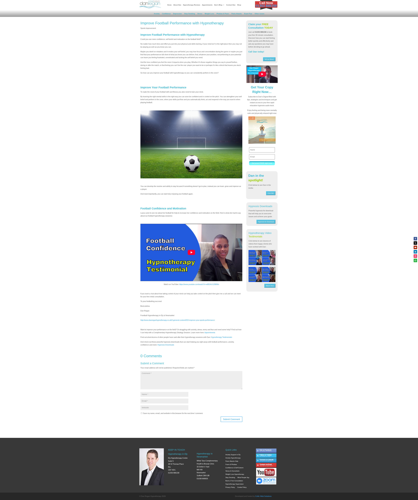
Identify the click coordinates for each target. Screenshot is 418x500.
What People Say (243, 477)
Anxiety (157, 14)
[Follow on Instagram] (415, 256)
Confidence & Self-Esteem (234, 468)
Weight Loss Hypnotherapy (234, 474)
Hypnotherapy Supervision (234, 484)
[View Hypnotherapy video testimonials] (262, 257)
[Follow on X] (415, 243)
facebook (266, 450)
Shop (239, 5)
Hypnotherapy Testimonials (221, 337)
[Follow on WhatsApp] (415, 260)
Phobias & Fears (223, 14)
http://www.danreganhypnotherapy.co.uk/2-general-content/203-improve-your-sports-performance (177, 320)
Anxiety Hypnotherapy (233, 458)
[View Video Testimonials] (262, 274)
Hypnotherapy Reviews (191, 5)
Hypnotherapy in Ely (177, 454)
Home (169, 5)
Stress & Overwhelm (232, 471)
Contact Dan (230, 5)
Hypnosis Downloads (166, 345)
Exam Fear (248, 14)
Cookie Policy (242, 487)
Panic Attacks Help (231, 461)
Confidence (166, 14)
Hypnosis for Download (266, 222)
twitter (266, 455)
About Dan (177, 5)
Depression (177, 14)
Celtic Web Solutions (263, 496)
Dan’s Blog (218, 5)
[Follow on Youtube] (415, 247)
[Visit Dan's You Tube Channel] (266, 470)
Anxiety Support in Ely (232, 454)
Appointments (207, 5)
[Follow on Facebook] (415, 238)
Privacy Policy (230, 487)
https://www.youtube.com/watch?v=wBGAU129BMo (199, 284)
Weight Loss (209, 14)
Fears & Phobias (231, 464)
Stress (199, 14)
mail (266, 465)
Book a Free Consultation (234, 481)
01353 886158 (266, 6)
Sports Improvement (148, 28)
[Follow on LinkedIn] (415, 251)
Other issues (259, 14)
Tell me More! (269, 59)
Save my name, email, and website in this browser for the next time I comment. (173, 413)
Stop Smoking (189, 14)
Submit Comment (231, 419)
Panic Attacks (236, 14)
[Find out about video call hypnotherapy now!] (266, 479)
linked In (266, 460)
